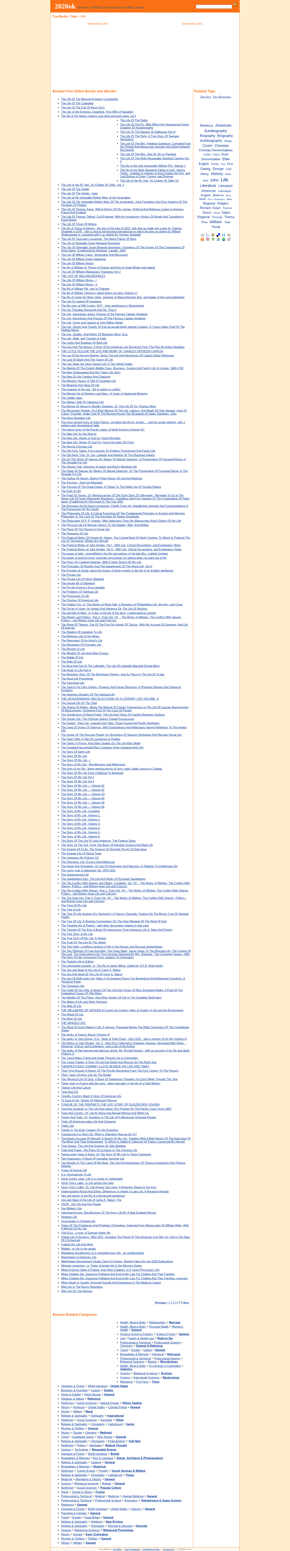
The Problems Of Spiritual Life (79, 591)
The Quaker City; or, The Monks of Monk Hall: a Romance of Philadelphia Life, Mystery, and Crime (122, 604)
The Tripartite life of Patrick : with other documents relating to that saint (105, 925)
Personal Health (159, 1326)
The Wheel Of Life (72, 1014)
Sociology (106, 1420)
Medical (100, 1496)
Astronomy (131, 1500)
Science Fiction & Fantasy (136, 1334)
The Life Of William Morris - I (79, 280)
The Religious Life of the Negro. (80, 636)
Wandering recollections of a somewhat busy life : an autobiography (102, 1253)
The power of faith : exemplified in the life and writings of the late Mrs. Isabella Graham (114, 553)
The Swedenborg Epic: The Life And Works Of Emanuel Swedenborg (103, 879)
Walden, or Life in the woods (78, 1248)
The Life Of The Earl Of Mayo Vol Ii (83, 107)
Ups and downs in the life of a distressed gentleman (93, 1195)
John (214, 180)
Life (224, 179)
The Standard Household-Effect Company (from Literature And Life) (102, 747)
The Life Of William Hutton (77, 263)
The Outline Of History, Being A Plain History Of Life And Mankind (101, 478)
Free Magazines (222, 96)
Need (228, 195)
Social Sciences (87, 1403)
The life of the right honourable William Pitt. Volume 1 (153, 165)
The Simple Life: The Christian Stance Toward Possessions (97, 719)
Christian (222, 145)
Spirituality (97, 1415)
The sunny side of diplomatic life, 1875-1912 (88, 870)
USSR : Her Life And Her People (81, 1204)
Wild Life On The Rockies (77, 1291)
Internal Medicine (133, 1496)
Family (215, 164)
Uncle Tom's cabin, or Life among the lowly (87, 1183)
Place (229, 199)
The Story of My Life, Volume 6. (80, 836)
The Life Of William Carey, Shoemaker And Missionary (94, 254)
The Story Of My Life (74, 756)
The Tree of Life (71, 909)
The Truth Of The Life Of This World (83, 942)
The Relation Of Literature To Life (81, 632)
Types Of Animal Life (74, 1170)
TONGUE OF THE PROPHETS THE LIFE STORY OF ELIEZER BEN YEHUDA (110, 1104)
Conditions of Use (151, 1549)
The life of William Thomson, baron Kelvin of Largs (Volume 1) (99, 293)
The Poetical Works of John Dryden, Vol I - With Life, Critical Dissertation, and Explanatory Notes (121, 545)
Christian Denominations (216, 150)
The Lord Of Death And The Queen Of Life (87, 359)
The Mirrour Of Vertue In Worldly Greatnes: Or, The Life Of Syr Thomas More (108, 406)
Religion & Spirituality (74, 1415)
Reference (126, 1381)
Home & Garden (71, 1394)
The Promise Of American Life (79, 600)
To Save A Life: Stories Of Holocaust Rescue (89, 1100)
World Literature (97, 1386)
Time (204, 222)
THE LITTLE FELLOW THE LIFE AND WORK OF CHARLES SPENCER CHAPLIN (112, 351)
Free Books (60, 16)
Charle (207, 145)
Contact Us (168, 1549)
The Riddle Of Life (72, 657)
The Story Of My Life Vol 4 (77, 781)
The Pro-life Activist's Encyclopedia (83, 587)
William (216, 222)
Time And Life (69, 1091)
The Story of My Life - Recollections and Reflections (93, 764)
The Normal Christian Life (76, 446)
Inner (228, 174)
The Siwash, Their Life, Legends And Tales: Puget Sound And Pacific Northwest (110, 723)
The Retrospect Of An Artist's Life (81, 640)
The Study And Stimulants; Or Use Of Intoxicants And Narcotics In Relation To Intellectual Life (119, 866)
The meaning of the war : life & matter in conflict (90, 389)
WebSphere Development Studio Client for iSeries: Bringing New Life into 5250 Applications (117, 1261)
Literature (208, 186)
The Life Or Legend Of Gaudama (81, 301)
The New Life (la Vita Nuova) (78, 433)
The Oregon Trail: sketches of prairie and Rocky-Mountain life (99, 466)
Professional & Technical (135, 1342)
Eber (226, 159)
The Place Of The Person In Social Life (85, 529)
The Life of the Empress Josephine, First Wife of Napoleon (97, 111)
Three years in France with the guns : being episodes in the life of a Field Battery (110, 1083)
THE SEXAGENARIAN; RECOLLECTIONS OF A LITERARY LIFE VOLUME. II (110, 698)
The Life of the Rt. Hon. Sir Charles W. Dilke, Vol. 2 (92, 184)
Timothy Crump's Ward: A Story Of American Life (91, 1096)
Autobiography (215, 131)
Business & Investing (74, 1390)
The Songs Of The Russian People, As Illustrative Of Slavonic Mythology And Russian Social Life (121, 734)
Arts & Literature (103, 1458)
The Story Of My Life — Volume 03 (82, 794)
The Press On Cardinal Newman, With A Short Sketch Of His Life (101, 562)
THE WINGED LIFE (73, 1023)
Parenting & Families (74, 1513)
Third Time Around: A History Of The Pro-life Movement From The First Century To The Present (119, 1070)
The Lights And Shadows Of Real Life (84, 342)
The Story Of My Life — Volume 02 (82, 789)
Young (215, 226)
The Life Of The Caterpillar (77, 103)
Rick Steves (105, 1436)
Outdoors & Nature (72, 1398)
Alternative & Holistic (88, 1479)
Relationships (157, 1322)
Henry (204, 174)
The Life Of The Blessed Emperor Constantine (89, 99)
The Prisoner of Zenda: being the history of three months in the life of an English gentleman (117, 570)
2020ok (65, 6)
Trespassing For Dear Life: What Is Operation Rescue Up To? (99, 1134)
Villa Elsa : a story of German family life (85, 1232)
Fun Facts (142, 1381)
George (218, 169)
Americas (79, 1407)
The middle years (71, 397)
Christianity (98, 1424)
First (230, 164)
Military (77, 1411)
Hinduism (96, 1521)
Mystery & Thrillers (72, 1428)
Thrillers (93, 1538)
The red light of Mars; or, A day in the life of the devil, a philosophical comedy (108, 613)
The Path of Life (71, 491)
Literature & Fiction (72, 1386)
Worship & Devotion (120, 1525)
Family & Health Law (141, 1338)
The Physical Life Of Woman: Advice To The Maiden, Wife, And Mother (105, 525)
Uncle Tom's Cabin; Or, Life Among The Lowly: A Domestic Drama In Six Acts (108, 1187)
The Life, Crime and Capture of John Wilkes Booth (92, 322)
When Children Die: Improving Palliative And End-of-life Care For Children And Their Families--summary (124, 1278)
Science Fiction (165, 1334)
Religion (222, 203)
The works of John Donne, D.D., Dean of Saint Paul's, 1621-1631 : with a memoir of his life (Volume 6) (124, 1038)
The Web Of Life (71, 1006)
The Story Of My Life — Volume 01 (82, 785)
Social (217, 212)
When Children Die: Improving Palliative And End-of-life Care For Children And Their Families (118, 1274)
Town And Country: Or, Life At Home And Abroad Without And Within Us (105, 1113)
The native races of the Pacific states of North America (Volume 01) (102, 429)
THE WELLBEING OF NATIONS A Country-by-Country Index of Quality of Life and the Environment (122, 1010)
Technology (82, 1449)
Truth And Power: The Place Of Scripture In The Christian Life (99, 1150)
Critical (216, 154)
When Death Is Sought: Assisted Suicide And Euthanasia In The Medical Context (111, 1282)
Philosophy (219, 199)
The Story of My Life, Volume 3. (80, 823)
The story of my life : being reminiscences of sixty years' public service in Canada (111, 768)
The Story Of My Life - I (75, 760)
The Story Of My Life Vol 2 (77, 777)
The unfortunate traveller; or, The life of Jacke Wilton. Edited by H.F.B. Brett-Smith (112, 965)
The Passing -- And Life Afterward (81, 482)
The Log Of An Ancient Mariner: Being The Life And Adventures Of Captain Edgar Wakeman (117, 355)
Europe (135, 1350)
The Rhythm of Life (73, 649)
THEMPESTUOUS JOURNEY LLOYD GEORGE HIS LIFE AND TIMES (105, 1066)
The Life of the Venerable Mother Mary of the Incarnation (96, 197)
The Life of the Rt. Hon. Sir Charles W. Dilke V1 (149, 180)
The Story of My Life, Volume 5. (80, 832)
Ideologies (95, 1445)
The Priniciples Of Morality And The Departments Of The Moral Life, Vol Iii (106, 566)
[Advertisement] (98, 57)
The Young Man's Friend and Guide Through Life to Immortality (99, 1058)
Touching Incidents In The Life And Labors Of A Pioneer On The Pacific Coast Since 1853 (116, 1108)
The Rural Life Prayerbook (77, 678)
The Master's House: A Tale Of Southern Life (88, 381)
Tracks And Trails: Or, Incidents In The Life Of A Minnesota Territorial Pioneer (108, 1117)
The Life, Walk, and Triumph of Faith (83, 338)
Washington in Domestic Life (78, 1257)
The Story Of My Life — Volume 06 (82, 806)
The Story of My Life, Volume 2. (80, 819)
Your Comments (132, 1549)
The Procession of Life (75, 596)
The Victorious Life (72, 986)
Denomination (210, 159)
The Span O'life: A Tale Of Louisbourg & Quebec (90, 739)
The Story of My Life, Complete (80, 811)
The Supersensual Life (75, 874)
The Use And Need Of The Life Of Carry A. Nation (91, 974)
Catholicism (115, 1424)
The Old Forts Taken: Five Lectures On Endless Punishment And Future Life (108, 450)
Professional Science (167, 1342)
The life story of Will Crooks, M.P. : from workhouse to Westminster (102, 305)
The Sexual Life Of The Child (79, 703)
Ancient (77, 1534)
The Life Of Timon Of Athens (79, 224)
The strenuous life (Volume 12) (80, 857)
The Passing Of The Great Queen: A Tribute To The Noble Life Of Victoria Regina (111, 486)
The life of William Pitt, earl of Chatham (85, 288)
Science (125, 1373)
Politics (81, 1445)
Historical (158, 1354)
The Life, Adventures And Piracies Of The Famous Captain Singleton (103, 318)
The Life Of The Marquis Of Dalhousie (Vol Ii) (148, 132)
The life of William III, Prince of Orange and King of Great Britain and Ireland (108, 267)
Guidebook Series (83, 1436)
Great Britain (92, 1517)
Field (223, 164)
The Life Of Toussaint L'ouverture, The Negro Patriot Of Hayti (98, 239)
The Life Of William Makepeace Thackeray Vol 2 (91, 271)
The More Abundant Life (75, 418)
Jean (205, 180)
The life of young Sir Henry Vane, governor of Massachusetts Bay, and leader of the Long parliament (122, 297)
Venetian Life (69, 1217)
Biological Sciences (132, 1361)
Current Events (86, 1470)
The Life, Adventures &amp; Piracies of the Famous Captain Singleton (104, 314)
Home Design (92, 1394)
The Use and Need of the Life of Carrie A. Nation (91, 970)
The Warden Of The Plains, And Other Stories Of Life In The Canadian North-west (111, 997)
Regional (209, 203)
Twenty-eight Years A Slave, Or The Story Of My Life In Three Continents (106, 1154)
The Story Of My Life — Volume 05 (82, 802)
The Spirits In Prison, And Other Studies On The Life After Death (101, 743)
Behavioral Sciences (87, 1530)
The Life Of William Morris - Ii (79, 284)
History (65, 1407)
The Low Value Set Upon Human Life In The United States (97, 364)
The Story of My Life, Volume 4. (80, 828)
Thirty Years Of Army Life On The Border (86, 1075)
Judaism (96, 1462)
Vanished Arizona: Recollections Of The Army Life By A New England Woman (108, 1212)
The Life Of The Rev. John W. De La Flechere (148, 154)
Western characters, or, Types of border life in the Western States (101, 1265)
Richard (205, 208)
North (202, 199)
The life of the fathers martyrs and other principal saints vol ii (98, 116)
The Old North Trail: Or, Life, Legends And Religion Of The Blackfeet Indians (108, 455)
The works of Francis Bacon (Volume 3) (85, 1034)
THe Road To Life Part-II (76, 670)
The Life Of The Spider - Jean (79, 193)
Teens (65, 1492)
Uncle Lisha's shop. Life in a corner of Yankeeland (91, 1178)
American (223, 125)
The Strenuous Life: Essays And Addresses (88, 862)
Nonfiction (67, 1403)
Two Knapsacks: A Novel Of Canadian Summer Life (92, 1158)
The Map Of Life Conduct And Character (85, 376)
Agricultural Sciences (146, 1377)
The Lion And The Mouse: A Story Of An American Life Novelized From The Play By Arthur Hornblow (122, 347)
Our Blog (117, 1549)
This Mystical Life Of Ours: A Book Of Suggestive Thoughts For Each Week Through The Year (119, 1079)
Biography (207, 136)
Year (227, 222)
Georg (205, 169)
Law (122, 1338)
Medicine (66, 1479)
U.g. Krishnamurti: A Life (76, 1174)
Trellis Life (67, 1125)
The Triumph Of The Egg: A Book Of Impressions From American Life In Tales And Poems (116, 929)
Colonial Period (117, 1407)
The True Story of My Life (77, 934)
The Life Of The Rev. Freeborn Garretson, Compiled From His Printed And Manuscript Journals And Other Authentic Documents (155, 147)
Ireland (147, 1350)
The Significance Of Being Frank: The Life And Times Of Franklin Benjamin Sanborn (113, 714)
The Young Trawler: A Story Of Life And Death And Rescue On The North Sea (108, 1062)
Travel (124, 1350)
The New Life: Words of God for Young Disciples (91, 438)
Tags (74, 16)
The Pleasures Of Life (74, 533)
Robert (217, 208)
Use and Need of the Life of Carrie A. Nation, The (91, 1200)
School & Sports (82, 1492)
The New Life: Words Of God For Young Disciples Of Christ (97, 442)
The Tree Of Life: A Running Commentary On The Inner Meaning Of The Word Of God (113, 921)
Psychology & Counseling (165, 1365)
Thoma (229, 217)
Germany (91, 1432)
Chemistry (126, 1345)
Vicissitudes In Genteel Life (78, 1221)
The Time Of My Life (74, 905)
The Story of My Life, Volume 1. (80, 815)
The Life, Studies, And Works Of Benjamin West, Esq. (94, 334)
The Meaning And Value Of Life (80, 385)
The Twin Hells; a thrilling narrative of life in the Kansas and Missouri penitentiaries (112, 946)
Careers (95, 1390)
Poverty (103, 1470)
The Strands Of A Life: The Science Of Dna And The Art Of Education (104, 849)
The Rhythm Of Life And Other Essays (85, 653)
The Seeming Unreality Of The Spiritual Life (88, 694)
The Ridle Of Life (71, 661)
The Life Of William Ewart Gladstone (83, 259)
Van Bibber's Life (71, 1208)
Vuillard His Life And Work (77, 1244)
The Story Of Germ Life (75, 751)
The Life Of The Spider (75, 189)
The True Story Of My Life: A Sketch (83, 938)
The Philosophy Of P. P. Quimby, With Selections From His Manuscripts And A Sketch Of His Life (121, 520)
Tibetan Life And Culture (76, 1087)
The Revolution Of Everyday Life (81, 644)
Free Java (205, 96)
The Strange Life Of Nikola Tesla (81, 853)
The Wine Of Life (71, 1018)
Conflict (207, 154)
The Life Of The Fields (134, 120)
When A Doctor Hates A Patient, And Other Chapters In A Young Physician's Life (110, 1269)
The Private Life (71, 574)
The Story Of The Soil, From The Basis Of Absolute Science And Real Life (107, 845)
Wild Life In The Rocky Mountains (82, 1286)
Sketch (206, 212)
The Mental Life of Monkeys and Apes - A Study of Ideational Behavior (104, 393)
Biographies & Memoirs (134, 1354)
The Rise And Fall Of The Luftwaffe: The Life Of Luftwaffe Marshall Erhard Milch (110, 666)
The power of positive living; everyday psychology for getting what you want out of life (113, 557)
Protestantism (116, 1441)
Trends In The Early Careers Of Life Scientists (89, 1130)
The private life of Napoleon (78, 583)
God (228, 169)
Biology (152, 1361)
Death (224, 154)
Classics (136, 1509)
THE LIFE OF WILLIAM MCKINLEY (83, 276)
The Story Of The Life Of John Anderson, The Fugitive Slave (98, 840)
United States (96, 1407)
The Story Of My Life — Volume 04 (82, 798)
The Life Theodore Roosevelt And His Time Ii (88, 310)
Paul (210, 199)
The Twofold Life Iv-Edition (77, 961)
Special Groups (109, 1403)
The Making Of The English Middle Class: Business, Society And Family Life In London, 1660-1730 (122, 368)
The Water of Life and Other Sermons (84, 1001)
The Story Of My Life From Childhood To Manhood (92, 773)
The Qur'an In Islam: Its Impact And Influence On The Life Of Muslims (104, 608)
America (206, 125)
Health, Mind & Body (133, 1322)
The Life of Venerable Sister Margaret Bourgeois (90, 243)
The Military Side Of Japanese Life (82, 402)
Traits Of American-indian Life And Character (88, 1121)
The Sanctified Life (72, 682)
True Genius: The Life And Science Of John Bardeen (93, 1146)
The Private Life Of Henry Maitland (82, 579)
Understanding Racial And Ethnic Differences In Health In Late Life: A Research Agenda (115, 1191)
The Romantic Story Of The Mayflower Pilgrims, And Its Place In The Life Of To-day (113, 674)
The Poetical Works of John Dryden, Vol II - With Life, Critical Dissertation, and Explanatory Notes (121, 549)
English (204, 164)
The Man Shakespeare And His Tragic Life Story (91, 372)
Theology (217, 217)
